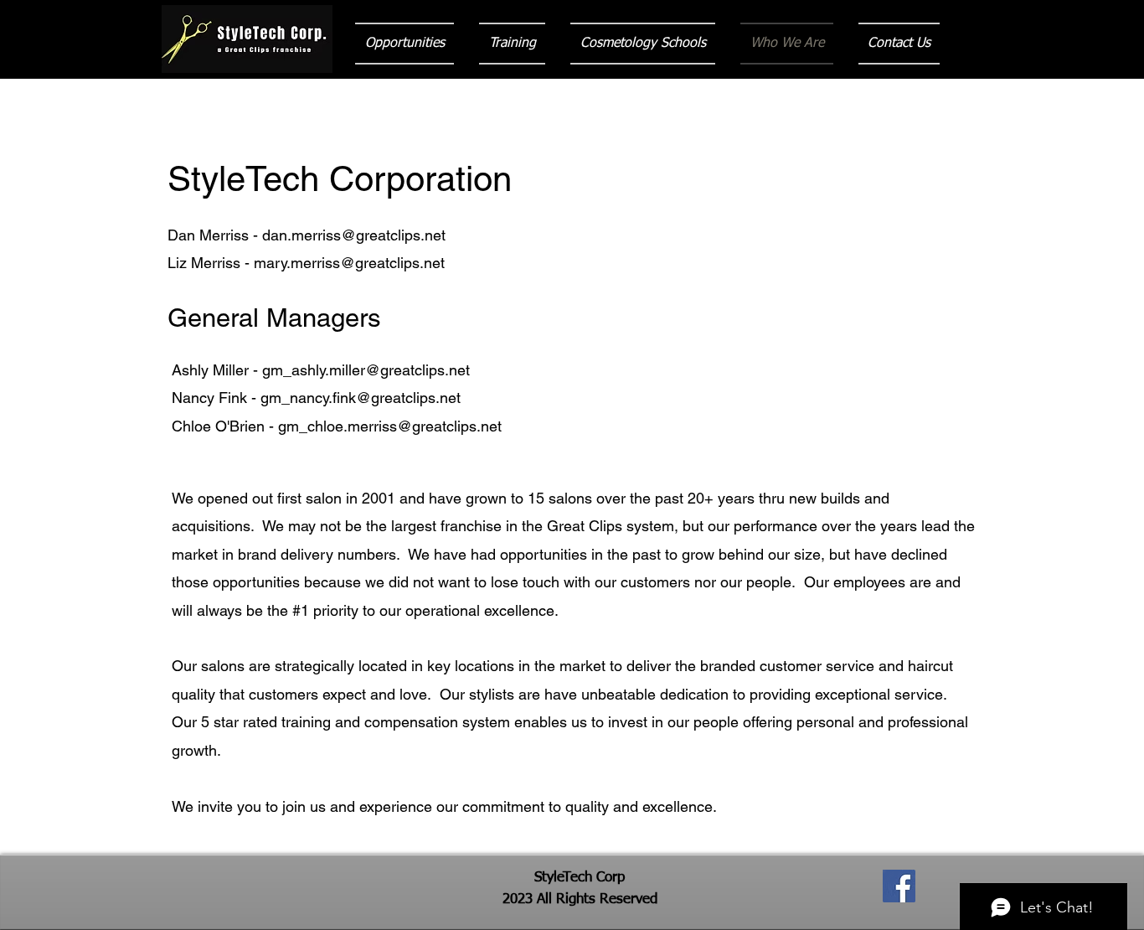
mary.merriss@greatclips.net (349, 262)
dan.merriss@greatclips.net (354, 235)
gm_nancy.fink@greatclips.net (360, 397)
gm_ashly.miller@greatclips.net (366, 370)
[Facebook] (899, 886)
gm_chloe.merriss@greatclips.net (390, 426)
